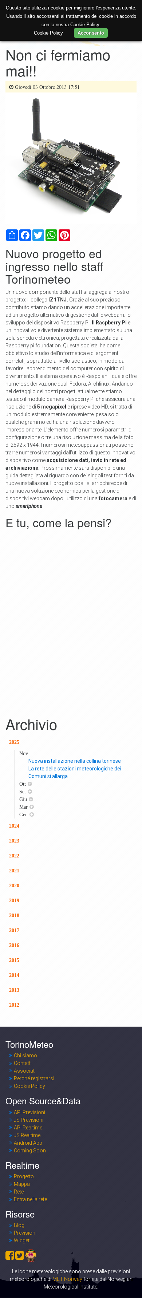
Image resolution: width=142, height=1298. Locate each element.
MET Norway (67, 1279)
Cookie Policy (29, 1086)
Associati (25, 1071)
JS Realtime (27, 1135)
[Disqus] (71, 623)
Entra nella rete (30, 1199)
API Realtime (28, 1128)
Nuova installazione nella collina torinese (74, 761)
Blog (19, 1225)
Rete (19, 1192)
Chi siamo (25, 1055)
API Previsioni (29, 1112)
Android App (28, 1143)
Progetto (24, 1176)
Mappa (22, 1184)
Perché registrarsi (34, 1078)
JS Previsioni (28, 1120)
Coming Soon (30, 1150)
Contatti (23, 1063)
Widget (21, 1240)
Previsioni (25, 1233)
